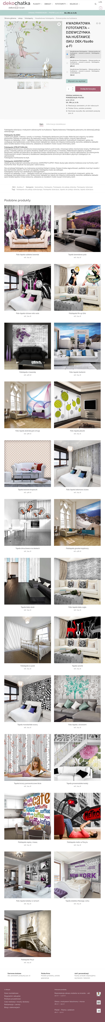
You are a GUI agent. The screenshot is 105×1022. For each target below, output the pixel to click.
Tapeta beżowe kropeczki (27, 490)
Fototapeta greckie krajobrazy (77, 548)
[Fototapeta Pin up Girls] (77, 287)
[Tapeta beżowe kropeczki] (27, 463)
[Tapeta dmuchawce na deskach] (27, 522)
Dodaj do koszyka (88, 89)
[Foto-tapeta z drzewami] (77, 698)
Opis (41, 124)
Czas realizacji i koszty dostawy (16, 1002)
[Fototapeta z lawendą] (27, 346)
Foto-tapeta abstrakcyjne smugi (27, 431)
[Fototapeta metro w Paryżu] (77, 816)
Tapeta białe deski (27, 607)
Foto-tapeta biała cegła (77, 607)
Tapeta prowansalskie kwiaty (77, 783)
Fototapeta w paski (28, 666)
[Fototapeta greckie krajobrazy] (77, 522)
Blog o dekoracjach (12, 1007)
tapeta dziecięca (86, 189)
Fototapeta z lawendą (27, 372)
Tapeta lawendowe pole (77, 255)
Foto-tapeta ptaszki (77, 431)
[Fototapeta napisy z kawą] (27, 816)
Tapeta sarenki (77, 666)
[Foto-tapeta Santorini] (77, 346)
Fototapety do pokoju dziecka (64, 187)
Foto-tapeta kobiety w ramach (27, 901)
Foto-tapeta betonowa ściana (77, 490)
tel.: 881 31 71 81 (70, 13)
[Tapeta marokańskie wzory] (27, 698)
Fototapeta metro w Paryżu (77, 842)
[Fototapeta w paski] (27, 639)
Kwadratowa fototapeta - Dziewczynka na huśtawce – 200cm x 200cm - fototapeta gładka (85, 53)
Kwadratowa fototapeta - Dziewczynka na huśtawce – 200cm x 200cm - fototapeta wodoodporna (85, 71)
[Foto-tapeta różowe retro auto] (27, 287)
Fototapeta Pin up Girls (77, 313)
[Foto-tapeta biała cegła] (77, 581)
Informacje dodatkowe (56, 124)
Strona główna (10, 18)
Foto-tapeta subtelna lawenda (27, 255)
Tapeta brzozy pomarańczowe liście (27, 783)
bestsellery (39, 187)
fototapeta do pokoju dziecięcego (29, 189)
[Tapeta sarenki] (77, 639)
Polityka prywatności (12, 999)
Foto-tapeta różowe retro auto (27, 313)
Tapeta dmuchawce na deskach (28, 548)
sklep (20, 18)
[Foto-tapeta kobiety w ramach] (27, 875)
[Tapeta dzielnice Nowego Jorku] (77, 875)
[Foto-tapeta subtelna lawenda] (27, 228)
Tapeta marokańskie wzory (27, 725)
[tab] (41, 122)
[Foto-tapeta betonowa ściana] (77, 463)
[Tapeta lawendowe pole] (77, 228)
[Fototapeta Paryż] (27, 933)
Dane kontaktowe (11, 993)
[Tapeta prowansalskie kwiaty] (77, 757)
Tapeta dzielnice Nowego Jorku (77, 901)
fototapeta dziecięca (51, 189)
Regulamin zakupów (12, 996)
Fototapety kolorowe (85, 187)
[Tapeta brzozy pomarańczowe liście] (27, 757)
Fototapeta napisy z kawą (27, 842)
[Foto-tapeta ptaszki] (77, 404)
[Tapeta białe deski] (27, 581)
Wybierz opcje (27, 261)
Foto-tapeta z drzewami (77, 725)
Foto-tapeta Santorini (77, 372)
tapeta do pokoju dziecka (69, 189)
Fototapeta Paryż (27, 960)
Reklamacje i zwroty (12, 1004)
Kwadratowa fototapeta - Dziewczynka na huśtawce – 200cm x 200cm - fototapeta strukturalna (85, 62)
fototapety (29, 18)
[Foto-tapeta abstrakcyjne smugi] (27, 404)
